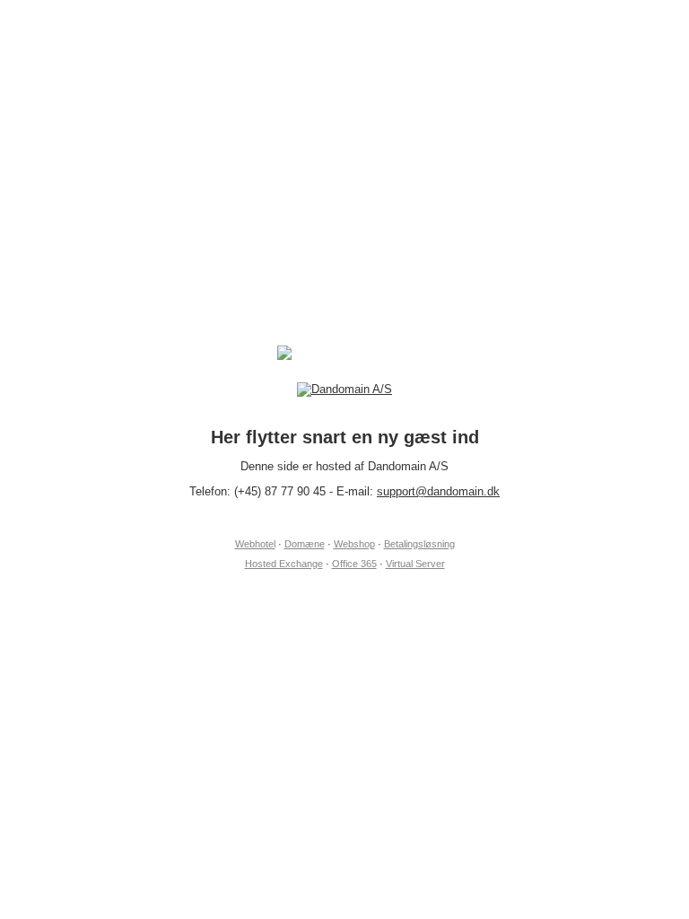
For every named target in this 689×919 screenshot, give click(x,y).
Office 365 (354, 563)
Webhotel (255, 543)
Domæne (304, 543)
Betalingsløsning (419, 543)
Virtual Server (415, 563)
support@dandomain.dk (438, 491)
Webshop (354, 543)
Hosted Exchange (284, 563)
